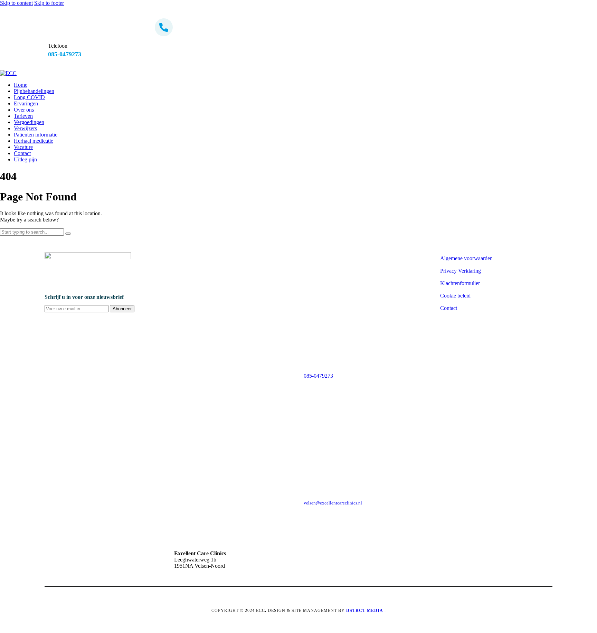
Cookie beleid (455, 296)
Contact (448, 308)
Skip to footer (49, 3)
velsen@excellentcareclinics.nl (333, 503)
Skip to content (16, 3)
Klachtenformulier (460, 283)
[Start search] (68, 234)
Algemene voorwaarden (466, 258)
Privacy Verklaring (460, 271)
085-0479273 (318, 376)
